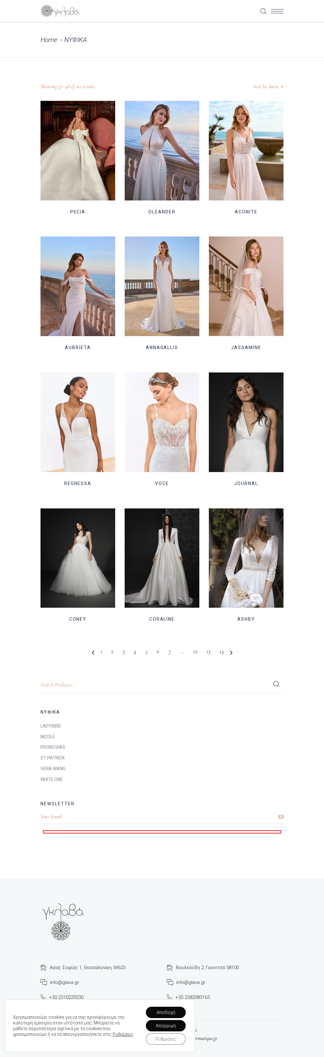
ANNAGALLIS (162, 347)
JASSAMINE (246, 347)
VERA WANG (52, 768)
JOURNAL (246, 483)
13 (208, 651)
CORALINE (162, 619)
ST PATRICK (52, 757)
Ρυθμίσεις (123, 1034)
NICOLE (47, 736)
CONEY (78, 619)
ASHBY (246, 619)
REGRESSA (78, 483)
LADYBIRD (50, 725)
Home (49, 40)
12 (195, 651)
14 (221, 651)
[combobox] (244, 87)
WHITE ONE (51, 779)
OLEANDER (162, 211)
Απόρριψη (166, 1025)
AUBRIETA (78, 347)
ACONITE (246, 211)
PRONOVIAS (52, 747)
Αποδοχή (166, 1012)
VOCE (162, 483)
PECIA (78, 211)
